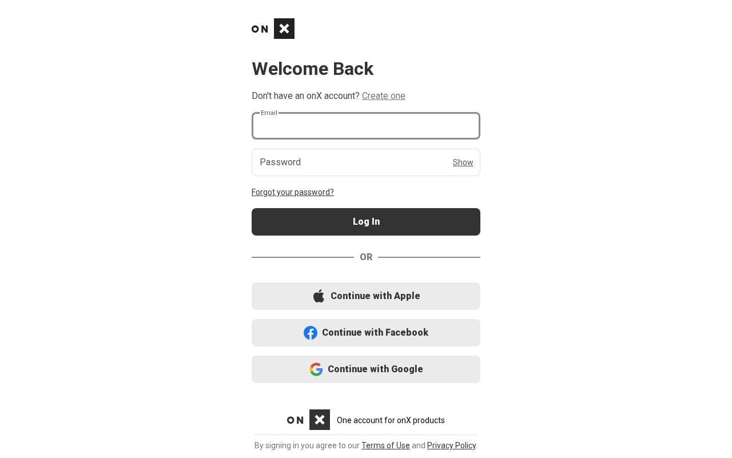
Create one (383, 95)
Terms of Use (385, 445)
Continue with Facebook (366, 333)
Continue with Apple (366, 296)
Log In (366, 222)
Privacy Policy (451, 445)
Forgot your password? (293, 192)
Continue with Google (366, 369)
